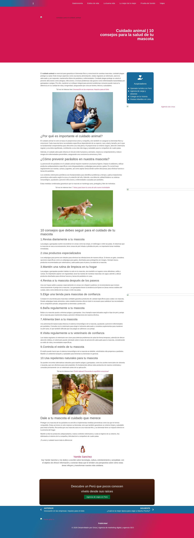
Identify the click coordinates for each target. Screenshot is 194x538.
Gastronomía (77, 3)
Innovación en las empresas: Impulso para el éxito (91, 89)
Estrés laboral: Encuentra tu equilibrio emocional (91, 371)
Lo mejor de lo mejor (128, 3)
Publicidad (102, 523)
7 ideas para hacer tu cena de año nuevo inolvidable (91, 187)
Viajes (162, 3)
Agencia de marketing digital (109, 528)
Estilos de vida (93, 3)
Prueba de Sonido (148, 3)
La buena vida (109, 3)
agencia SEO (128, 528)
